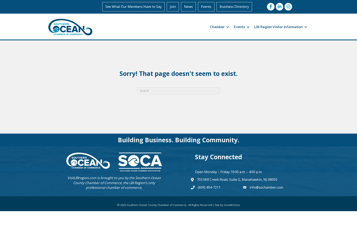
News (188, 6)
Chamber (217, 27)
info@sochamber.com (266, 187)
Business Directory (234, 6)
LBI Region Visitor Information (278, 27)
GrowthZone (232, 205)
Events (206, 6)
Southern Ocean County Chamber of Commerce (117, 180)
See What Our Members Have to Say (133, 6)
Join (173, 6)
